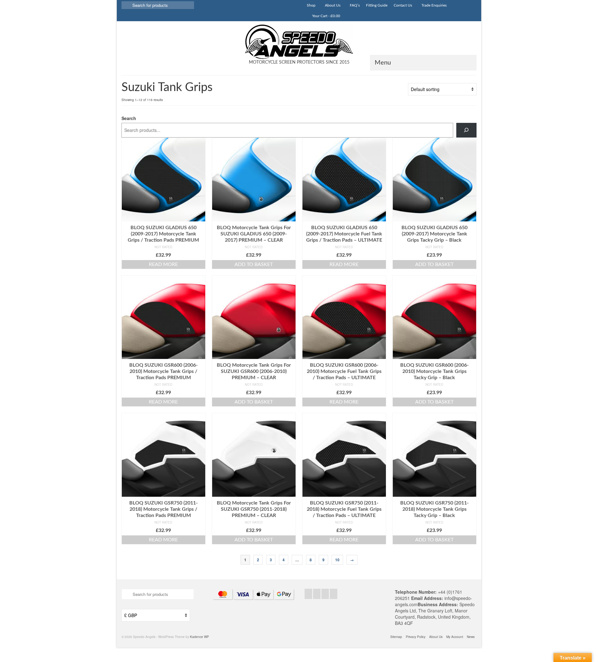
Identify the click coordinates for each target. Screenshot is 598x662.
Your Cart (325, 16)
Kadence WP (199, 637)
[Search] (466, 130)
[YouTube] (333, 594)
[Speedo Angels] (299, 41)
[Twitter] (316, 594)
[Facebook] (308, 594)
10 (337, 560)
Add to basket (254, 264)
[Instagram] (325, 594)
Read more (163, 264)
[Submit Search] (126, 5)
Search (128, 118)
